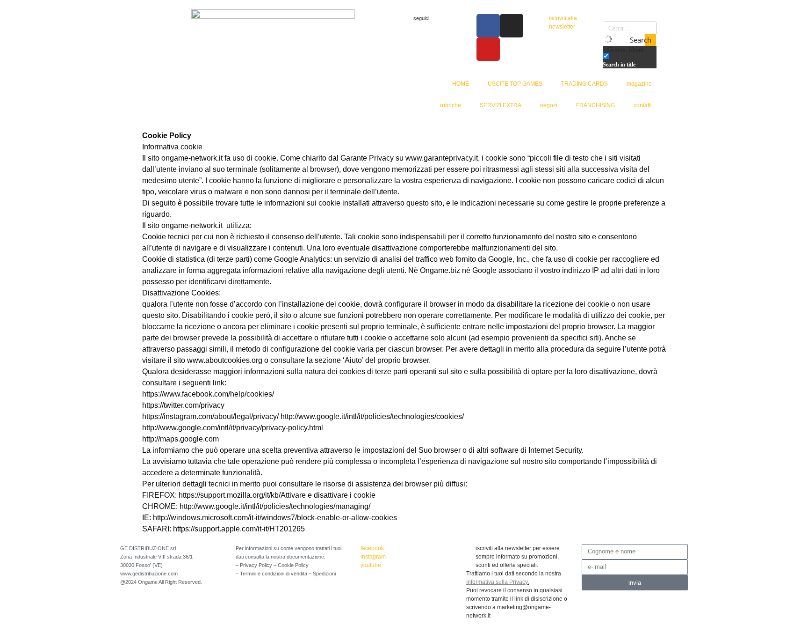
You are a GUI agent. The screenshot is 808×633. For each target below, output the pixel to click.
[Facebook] (488, 25)
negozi (548, 105)
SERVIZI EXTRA (500, 105)
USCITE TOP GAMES (515, 84)
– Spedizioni (322, 573)
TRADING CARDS (584, 84)
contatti (643, 105)
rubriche (450, 105)
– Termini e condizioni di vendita (272, 573)
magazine (639, 84)
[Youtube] (488, 49)
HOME (460, 84)
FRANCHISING (595, 105)
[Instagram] (511, 25)
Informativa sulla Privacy (496, 582)
